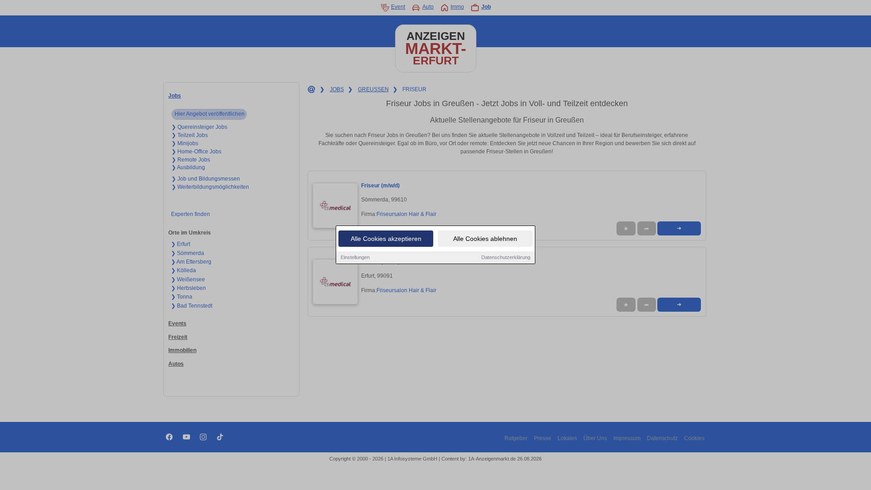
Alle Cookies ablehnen (485, 238)
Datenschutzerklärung (505, 257)
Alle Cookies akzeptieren (386, 238)
